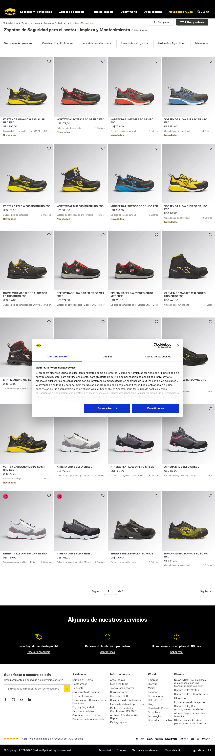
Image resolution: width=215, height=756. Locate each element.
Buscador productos (160, 720)
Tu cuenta (78, 688)
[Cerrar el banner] (178, 345)
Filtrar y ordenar (194, 22)
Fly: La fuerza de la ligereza (190, 702)
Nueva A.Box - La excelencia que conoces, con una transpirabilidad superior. (190, 682)
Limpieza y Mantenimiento (83, 23)
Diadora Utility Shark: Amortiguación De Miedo (188, 708)
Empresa (153, 679)
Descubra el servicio (38, 651)
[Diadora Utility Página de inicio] (10, 11)
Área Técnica (117, 679)
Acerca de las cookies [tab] (158, 356)
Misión (151, 688)
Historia (152, 683)
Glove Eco (180, 698)
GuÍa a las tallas (119, 683)
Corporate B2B (119, 696)
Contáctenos (107, 651)
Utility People (155, 700)
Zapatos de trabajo (31, 23)
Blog (150, 704)
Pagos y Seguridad (83, 707)
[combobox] (110, 591)
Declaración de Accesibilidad (89, 719)
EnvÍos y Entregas (82, 696)
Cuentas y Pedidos (83, 711)
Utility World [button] (129, 11)
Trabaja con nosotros (122, 688)
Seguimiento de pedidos (86, 692)
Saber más (176, 651)
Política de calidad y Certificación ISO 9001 (123, 710)
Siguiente (205, 591)
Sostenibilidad (156, 696)
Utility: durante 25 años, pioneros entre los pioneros (190, 722)
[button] (180, 11)
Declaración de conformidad (126, 700)
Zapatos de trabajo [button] (72, 11)
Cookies (121, 750)
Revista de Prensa (158, 708)
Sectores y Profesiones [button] (36, 11)
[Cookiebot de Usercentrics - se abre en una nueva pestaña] (156, 345)
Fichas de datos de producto (127, 704)
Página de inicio (10, 23)
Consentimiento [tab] (57, 356)
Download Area (119, 692)
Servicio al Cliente (82, 679)
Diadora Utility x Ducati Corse (191, 694)
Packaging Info (118, 722)
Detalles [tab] (107, 356)
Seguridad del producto (86, 715)
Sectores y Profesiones (55, 23)
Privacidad (105, 750)
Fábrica (152, 692)
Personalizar (105, 408)
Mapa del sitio (173, 750)
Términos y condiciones (145, 750)
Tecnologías (154, 716)
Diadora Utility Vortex (186, 690)
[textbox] (108, 591)
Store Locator (156, 712)
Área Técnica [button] (153, 11)
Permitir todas (155, 408)
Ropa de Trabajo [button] (103, 11)
